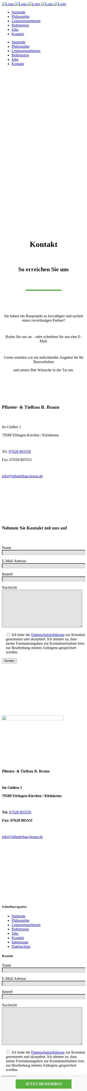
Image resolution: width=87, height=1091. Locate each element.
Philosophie (20, 920)
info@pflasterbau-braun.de (22, 476)
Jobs (15, 933)
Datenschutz (21, 946)
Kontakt (18, 938)
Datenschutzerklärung (48, 635)
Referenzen (20, 929)
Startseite (18, 916)
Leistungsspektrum (26, 925)
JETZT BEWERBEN (43, 1084)
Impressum (20, 942)
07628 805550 (20, 451)
